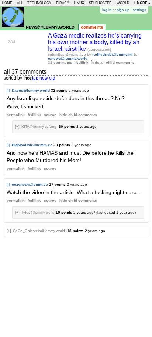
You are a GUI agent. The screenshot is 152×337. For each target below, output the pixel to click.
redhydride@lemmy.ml (112, 54)
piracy (62, 3)
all (20, 3)
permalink (16, 115)
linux (79, 3)
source (50, 115)
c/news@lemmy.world (67, 58)
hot (27, 78)
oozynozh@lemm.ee (30, 184)
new (43, 78)
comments (92, 27)
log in (106, 10)
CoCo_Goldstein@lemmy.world (39, 231)
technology (39, 3)
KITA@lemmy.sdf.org (38, 126)
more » (143, 3)
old (52, 78)
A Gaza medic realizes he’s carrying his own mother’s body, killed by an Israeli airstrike (95, 42)
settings (139, 10)
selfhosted (100, 3)
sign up (123, 10)
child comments (78, 115)
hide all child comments (113, 62)
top (35, 78)
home (7, 3)
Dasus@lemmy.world (31, 90)
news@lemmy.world (50, 27)
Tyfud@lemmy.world (38, 212)
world (123, 3)
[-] (8, 90)
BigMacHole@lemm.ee (32, 145)
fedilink (82, 62)
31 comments (60, 62)
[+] (17, 126)
